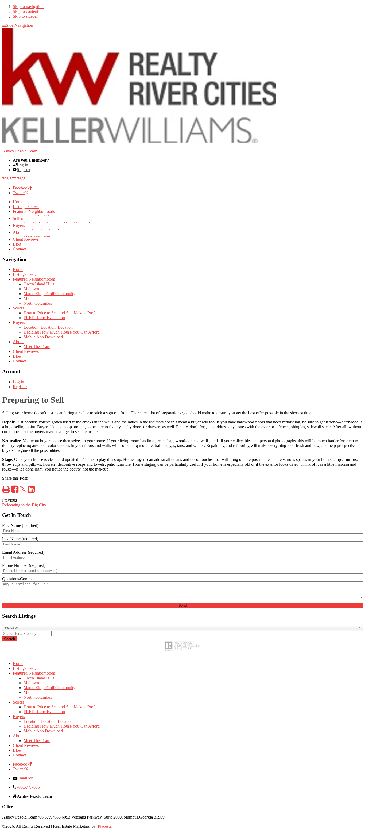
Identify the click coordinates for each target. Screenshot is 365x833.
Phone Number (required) (23, 565)
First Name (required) (20, 525)
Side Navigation (19, 25)
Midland (31, 298)
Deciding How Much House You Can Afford (62, 332)
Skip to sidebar (25, 16)
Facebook (21, 188)
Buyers (19, 225)
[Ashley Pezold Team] (139, 142)
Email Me (25, 778)
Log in (22, 165)
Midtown (31, 288)
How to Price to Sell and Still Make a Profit (60, 313)
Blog (17, 244)
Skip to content (25, 11)
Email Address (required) (23, 552)
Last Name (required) (20, 539)
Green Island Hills (39, 284)
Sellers (18, 218)
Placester (105, 826)
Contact (19, 249)
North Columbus (38, 303)
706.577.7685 (14, 179)
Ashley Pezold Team (19, 151)
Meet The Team (37, 346)
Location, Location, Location (48, 327)
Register (23, 169)
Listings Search (26, 206)
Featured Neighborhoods (34, 211)
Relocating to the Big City (24, 505)
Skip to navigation (28, 6)
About (18, 232)
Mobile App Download (43, 337)
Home (18, 202)
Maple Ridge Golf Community (49, 293)
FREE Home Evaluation (44, 317)
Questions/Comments (20, 578)
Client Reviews (26, 239)
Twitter (19, 192)
